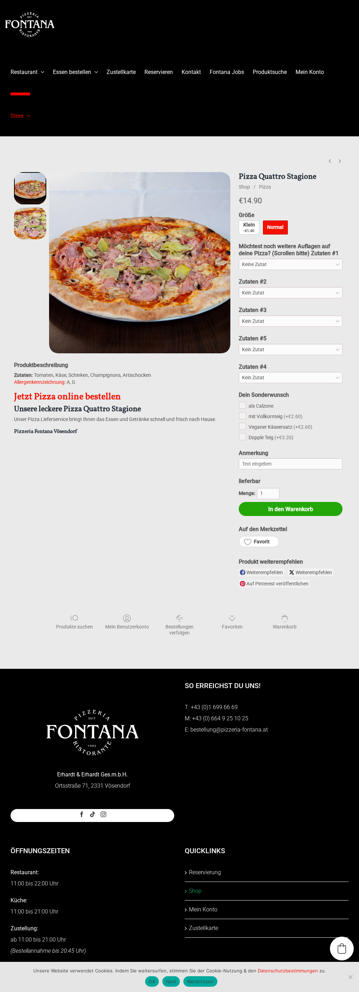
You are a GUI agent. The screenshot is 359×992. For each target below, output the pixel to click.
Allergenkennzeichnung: (40, 382)
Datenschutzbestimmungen (288, 970)
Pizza (265, 187)
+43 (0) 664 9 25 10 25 (220, 718)
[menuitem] (330, 161)
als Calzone (261, 406)
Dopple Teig (271, 437)
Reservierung (205, 872)
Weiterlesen (200, 981)
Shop (244, 187)
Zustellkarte (203, 928)
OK (152, 981)
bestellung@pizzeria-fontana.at (229, 729)
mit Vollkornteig (276, 416)
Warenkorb (285, 627)
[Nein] (350, 976)
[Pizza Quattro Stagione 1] (30, 223)
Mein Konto (203, 909)
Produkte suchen (74, 627)
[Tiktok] (92, 814)
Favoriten (232, 627)
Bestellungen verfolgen (179, 630)
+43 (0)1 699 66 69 (214, 707)
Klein (249, 227)
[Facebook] (81, 814)
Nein (171, 981)
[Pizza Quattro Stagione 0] (30, 188)
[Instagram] (103, 814)
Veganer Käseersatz (280, 427)
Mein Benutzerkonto (127, 627)
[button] (259, 541)
